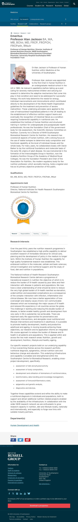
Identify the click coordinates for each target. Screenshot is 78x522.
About (37, 2)
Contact (66, 2)
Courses (30, 6)
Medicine (14, 12)
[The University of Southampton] (8, 4)
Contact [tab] (44, 233)
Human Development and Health (24, 425)
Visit (41, 2)
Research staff (22, 24)
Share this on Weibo (27, 440)
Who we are (14, 19)
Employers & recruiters (16, 478)
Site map (12, 517)
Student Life (39, 6)
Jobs (31, 519)
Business (58, 6)
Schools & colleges (14, 473)
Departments (51, 2)
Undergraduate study (37, 19)
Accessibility (20, 517)
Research (49, 6)
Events (61, 2)
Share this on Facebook (10, 439)
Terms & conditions (15, 519)
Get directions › (44, 484)
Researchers (12, 475)
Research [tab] (14, 233)
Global (66, 6)
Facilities (13, 24)
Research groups (45, 24)
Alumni (45, 2)
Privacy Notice (30, 517)
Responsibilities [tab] (25, 233)
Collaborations (33, 24)
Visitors (10, 468)
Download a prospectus (39, 506)
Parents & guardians (15, 480)
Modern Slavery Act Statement (46, 517)
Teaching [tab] (36, 233)
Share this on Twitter (20, 440)
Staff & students (13, 470)
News (57, 2)
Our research (24, 19)
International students (15, 483)
